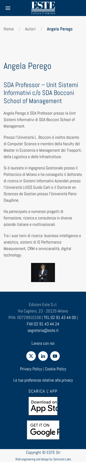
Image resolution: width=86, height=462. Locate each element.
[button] (7, 8)
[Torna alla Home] (43, 8)
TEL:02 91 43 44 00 (60, 317)
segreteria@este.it (43, 330)
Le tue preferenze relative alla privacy (43, 380)
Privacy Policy (31, 369)
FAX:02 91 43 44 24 (43, 324)
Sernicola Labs (62, 459)
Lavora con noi (43, 343)
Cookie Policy (55, 369)
